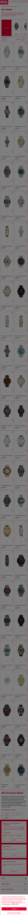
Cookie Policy (15, 904)
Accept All (14, 908)
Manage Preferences (16, 902)
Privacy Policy (6, 904)
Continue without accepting (14, 912)
